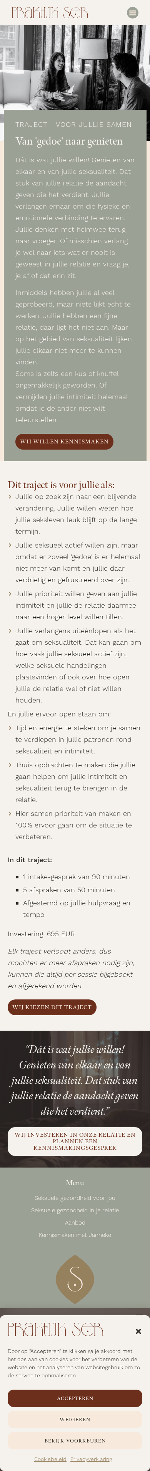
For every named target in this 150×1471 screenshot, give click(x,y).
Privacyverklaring (91, 1459)
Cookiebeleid (50, 1459)
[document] (75, 735)
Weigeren (75, 1420)
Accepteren (75, 1398)
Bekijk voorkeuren (75, 1441)
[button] (138, 1331)
